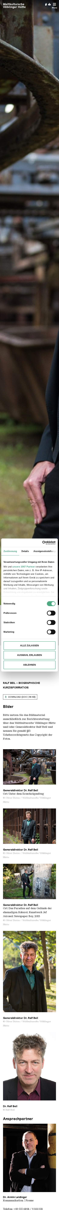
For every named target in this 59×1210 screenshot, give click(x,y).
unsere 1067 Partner (23, 566)
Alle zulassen (29, 645)
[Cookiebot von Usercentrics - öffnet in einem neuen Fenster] (42, 543)
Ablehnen (29, 664)
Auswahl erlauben (29, 655)
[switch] (51, 613)
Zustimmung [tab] (10, 551)
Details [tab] (25, 551)
